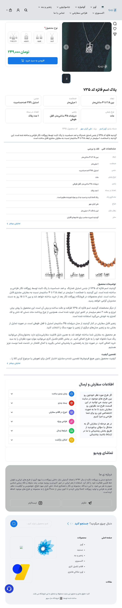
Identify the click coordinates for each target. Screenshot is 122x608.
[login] (18, 10)
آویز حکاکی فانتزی (75, 572)
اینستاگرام (32, 503)
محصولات (81, 537)
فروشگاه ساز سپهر (52, 598)
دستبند (80, 550)
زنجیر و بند (46, 7)
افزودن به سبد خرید (34, 60)
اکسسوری (99, 13)
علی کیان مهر (86, 128)
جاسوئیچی (64, 7)
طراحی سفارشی (79, 13)
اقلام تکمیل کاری (76, 566)
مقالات (109, 582)
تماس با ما (59, 13)
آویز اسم (103, 128)
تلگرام (84, 503)
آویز (94, 7)
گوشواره (81, 7)
